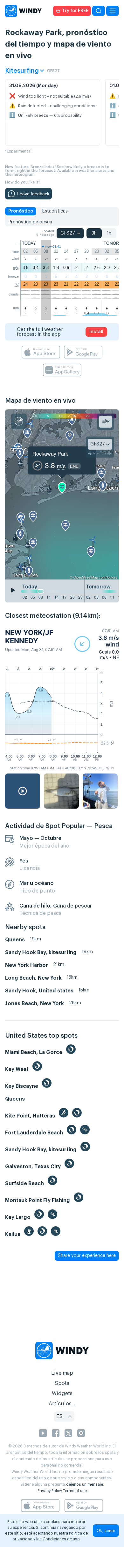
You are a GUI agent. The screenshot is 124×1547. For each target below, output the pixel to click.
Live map (62, 1373)
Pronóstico (20, 211)
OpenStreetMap (85, 576)
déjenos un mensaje (84, 1484)
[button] (96, 644)
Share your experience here (87, 1255)
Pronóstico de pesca (30, 222)
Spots (62, 1383)
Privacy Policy (50, 1491)
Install (96, 332)
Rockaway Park (50, 453)
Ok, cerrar (106, 1530)
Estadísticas (55, 211)
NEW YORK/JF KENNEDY (29, 636)
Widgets (62, 1393)
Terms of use (75, 1491)
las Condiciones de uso (58, 1539)
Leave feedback (33, 193)
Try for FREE (75, 11)
